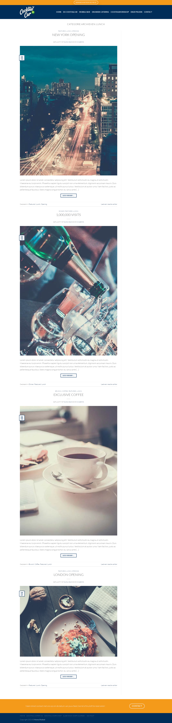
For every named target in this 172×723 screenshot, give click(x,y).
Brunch (58, 391)
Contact (148, 12)
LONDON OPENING (68, 575)
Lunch (69, 31)
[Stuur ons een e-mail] (30, 2)
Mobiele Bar (84, 12)
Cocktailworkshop (120, 12)
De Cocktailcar (70, 12)
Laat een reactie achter (109, 204)
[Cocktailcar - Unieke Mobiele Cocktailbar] (33, 12)
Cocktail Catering (34, 716)
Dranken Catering (100, 12)
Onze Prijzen (136, 12)
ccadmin (80, 42)
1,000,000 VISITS (68, 215)
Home (58, 12)
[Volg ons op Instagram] (26, 2)
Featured (62, 31)
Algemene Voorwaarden (74, 716)
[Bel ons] (34, 2)
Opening (75, 31)
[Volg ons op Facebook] (22, 2)
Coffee (65, 391)
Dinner (61, 211)
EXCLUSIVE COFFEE (69, 395)
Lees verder (69, 195)
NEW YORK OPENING (68, 35)
